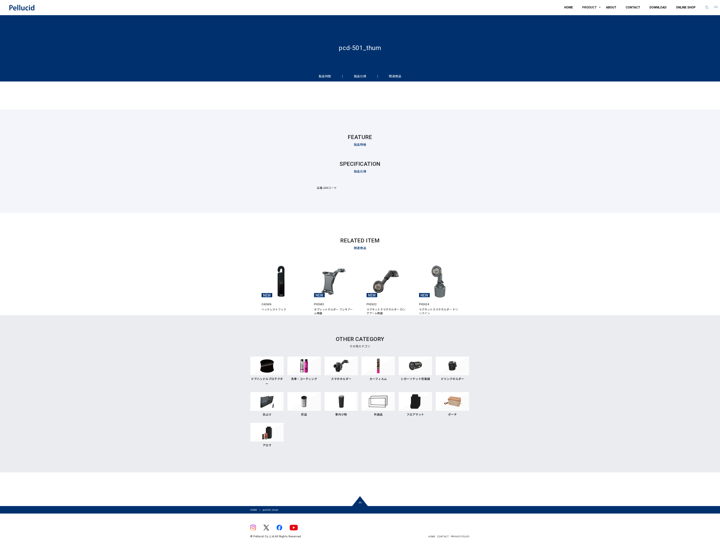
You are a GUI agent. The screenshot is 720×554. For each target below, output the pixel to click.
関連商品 (395, 76)
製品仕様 (360, 76)
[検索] (707, 7)
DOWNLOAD (658, 9)
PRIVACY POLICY (460, 536)
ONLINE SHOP (685, 9)
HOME (568, 9)
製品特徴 (325, 76)
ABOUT (611, 9)
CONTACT (633, 9)
